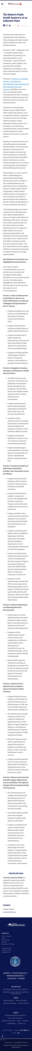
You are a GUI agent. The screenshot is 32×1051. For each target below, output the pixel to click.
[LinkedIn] (9, 25)
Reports (7, 973)
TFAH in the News (21, 1000)
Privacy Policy (8, 1042)
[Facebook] (4, 25)
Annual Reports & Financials (20, 1042)
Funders (25, 1021)
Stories (21, 978)
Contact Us (21, 1023)
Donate (15, 1033)
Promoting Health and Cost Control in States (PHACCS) (16, 993)
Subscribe (6, 1030)
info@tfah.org (6, 952)
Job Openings (11, 1023)
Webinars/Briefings (15, 976)
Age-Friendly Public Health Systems (15, 989)
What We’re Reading (9, 1003)
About (16, 1013)
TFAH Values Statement (15, 1018)
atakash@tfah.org (9, 912)
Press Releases (8, 1000)
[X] (7, 25)
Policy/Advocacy (20, 973)
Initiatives (16, 987)
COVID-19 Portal (23, 1003)
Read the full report (16, 873)
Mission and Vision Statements (15, 1015)
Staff (19, 1021)
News (16, 998)
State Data (11, 978)
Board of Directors (8, 1021)
